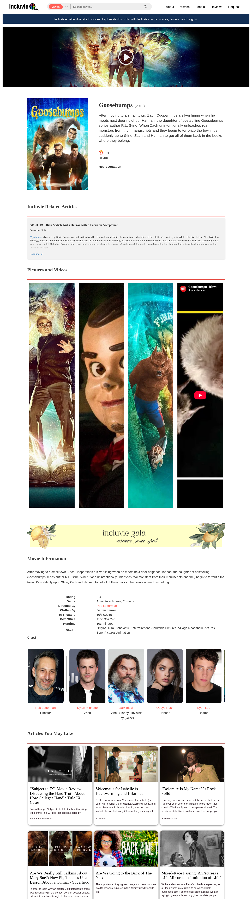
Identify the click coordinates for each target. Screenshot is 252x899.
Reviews (216, 6)
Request (234, 6)
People (200, 6)
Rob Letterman (107, 606)
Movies (185, 6)
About (170, 6)
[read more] (36, 254)
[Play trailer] (126, 57)
